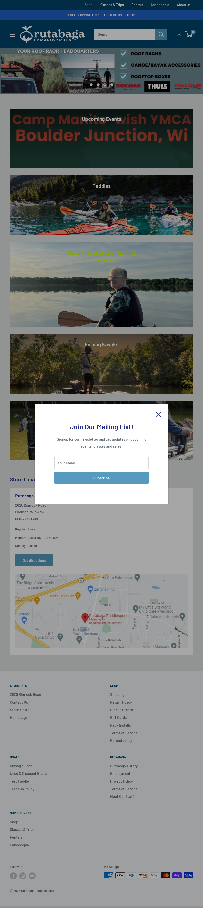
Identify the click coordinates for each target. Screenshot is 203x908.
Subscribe (101, 478)
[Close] (158, 413)
